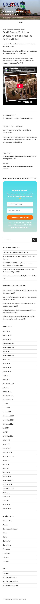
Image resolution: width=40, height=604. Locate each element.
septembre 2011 (8, 488)
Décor (5, 533)
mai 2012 (6, 464)
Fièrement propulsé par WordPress (14, 599)
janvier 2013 (7, 448)
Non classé (6, 553)
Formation (6, 549)
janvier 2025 (7, 351)
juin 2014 (6, 428)
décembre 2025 (8, 343)
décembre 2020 (8, 416)
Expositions (11, 115)
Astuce (5, 525)
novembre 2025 (8, 347)
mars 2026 (6, 331)
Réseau (5, 557)
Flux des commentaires (10, 581)
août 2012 (6, 460)
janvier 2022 (7, 392)
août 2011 (6, 492)
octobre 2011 (7, 484)
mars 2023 (6, 380)
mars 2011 (6, 504)
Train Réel (6, 561)
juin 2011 (6, 500)
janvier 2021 (7, 412)
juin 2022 (6, 388)
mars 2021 (6, 408)
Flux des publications (10, 577)
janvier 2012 (7, 476)
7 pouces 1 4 (7, 521)
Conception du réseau (10, 529)
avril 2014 (6, 432)
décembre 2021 (8, 396)
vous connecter (16, 130)
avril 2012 (6, 468)
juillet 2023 (6, 376)
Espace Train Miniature (13, 13)
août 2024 (6, 359)
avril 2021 (6, 404)
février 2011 (7, 508)
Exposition (10, 118)
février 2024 (7, 367)
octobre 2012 (7, 452)
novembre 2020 (8, 420)
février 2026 (7, 335)
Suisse (29, 118)
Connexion (6, 573)
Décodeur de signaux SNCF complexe (15, 252)
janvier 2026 (7, 339)
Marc (23, 29)
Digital (5, 537)
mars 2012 (6, 472)
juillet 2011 (6, 496)
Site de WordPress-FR (10, 585)
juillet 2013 (6, 440)
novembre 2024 (8, 355)
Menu (21, 22)
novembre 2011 (8, 480)
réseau (23, 118)
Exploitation (7, 541)
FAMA (18, 118)
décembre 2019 (8, 424)
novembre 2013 (8, 436)
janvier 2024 (7, 372)
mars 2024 (6, 363)
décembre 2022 (8, 384)
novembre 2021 (8, 400)
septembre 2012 (8, 456)
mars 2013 (6, 444)
